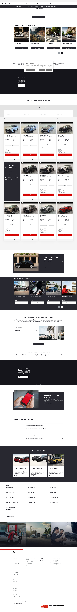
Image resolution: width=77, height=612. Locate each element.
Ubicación (57, 112)
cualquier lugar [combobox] (59, 114)
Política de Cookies (56, 610)
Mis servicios (42, 560)
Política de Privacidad (43, 67)
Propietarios (28, 3)
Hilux (14, 583)
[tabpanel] (44, 431)
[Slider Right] (19, 128)
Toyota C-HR (15, 570)
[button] (36, 384)
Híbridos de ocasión (29, 561)
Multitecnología (55, 566)
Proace (14, 592)
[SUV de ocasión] (53, 34)
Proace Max (15, 590)
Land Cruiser (15, 581)
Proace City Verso (16, 584)
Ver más (16, 300)
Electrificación (34, 3)
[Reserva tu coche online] (37, 288)
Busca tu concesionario (73, 0)
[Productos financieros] (69, 288)
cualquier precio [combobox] (43, 114)
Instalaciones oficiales (43, 562)
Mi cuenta (74, 3)
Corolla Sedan (15, 567)
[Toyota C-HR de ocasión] (69, 34)
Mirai (14, 579)
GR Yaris (14, 561)
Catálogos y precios (16, 596)
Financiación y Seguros (21, 3)
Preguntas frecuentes (43, 564)
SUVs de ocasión (29, 563)
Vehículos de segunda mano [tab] (18, 426)
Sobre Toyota (49, 3)
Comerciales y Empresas (41, 3)
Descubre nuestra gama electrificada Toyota (57, 564)
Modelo (23, 112)
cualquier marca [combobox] (9, 114)
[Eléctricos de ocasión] (37, 34)
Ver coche (12, 154)
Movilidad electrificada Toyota (58, 568)
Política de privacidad (49, 610)
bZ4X (14, 577)
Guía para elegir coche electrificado (57, 561)
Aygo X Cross (15, 558)
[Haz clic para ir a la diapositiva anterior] (59, 53)
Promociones (15, 594)
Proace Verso (15, 586)
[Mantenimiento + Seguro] (21, 288)
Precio (40, 112)
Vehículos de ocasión (13, 3)
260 (43, 244)
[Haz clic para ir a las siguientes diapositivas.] (62, 53)
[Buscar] (70, 3)
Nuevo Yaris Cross (16, 563)
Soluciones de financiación (30, 567)
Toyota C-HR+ (15, 572)
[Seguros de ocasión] (53, 288)
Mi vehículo (41, 558)
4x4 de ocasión (28, 565)
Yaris (14, 559)
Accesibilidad (62, 610)
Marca (6, 112)
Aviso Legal (43, 610)
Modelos (6, 3)
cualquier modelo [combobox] (26, 114)
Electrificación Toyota (56, 558)
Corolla (14, 565)
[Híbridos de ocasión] (21, 34)
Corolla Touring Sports (17, 568)
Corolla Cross (15, 574)
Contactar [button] (12, 157)
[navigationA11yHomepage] (3, 3)
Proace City (15, 588)
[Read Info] (63, 148)
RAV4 (14, 575)
